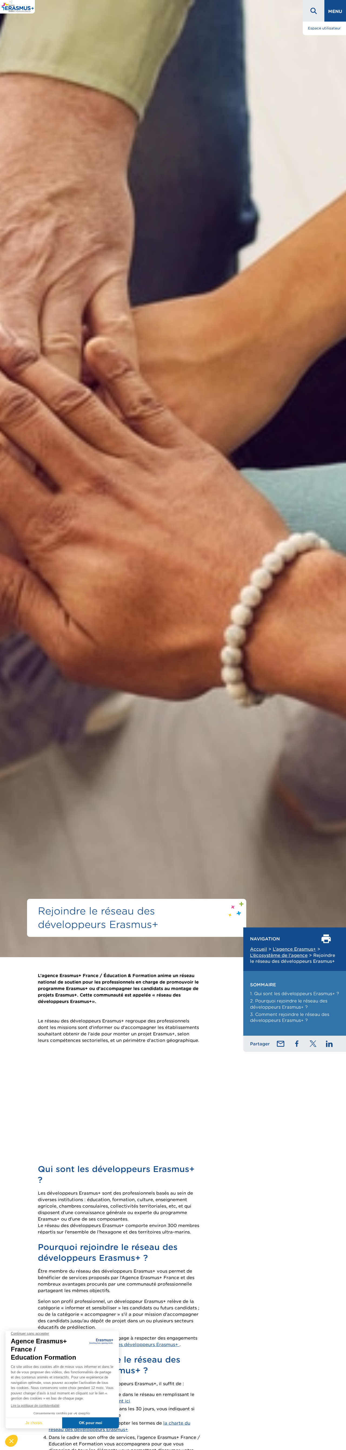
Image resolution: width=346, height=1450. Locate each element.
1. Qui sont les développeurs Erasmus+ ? (294, 993)
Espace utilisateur (324, 28)
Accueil (258, 949)
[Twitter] (313, 1044)
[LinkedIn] (329, 1044)
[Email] (280, 1044)
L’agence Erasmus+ (294, 949)
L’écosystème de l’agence (279, 955)
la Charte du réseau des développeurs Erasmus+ (124, 1344)
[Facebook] (297, 1044)
